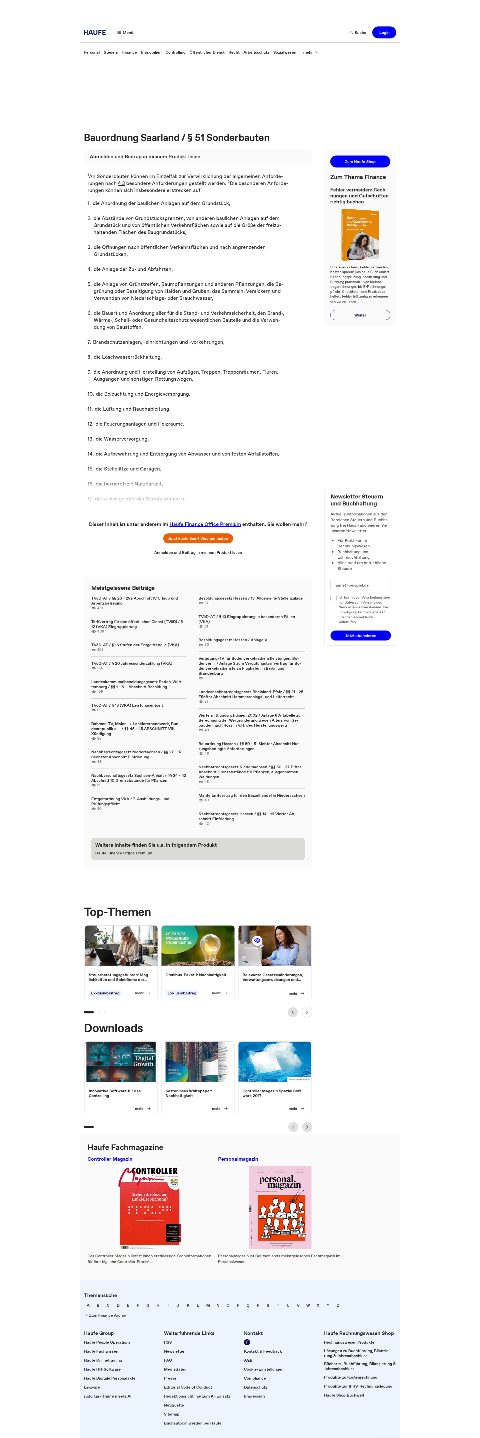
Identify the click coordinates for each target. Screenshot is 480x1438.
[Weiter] (307, 1012)
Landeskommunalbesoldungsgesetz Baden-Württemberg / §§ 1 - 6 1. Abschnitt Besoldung (137, 684)
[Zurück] (293, 1012)
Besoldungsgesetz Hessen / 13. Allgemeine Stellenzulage (250, 598)
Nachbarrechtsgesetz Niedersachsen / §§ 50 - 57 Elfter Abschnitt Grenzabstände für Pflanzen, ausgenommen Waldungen (249, 771)
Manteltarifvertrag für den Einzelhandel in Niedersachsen (251, 795)
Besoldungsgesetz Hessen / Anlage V (232, 639)
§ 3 (121, 183)
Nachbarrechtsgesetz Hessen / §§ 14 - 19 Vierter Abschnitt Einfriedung (247, 816)
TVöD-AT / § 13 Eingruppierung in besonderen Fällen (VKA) (246, 619)
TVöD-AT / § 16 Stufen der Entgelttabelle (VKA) (135, 644)
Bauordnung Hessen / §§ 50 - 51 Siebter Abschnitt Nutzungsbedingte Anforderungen (249, 746)
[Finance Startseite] (96, 32)
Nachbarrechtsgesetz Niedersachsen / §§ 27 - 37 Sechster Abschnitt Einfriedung (136, 754)
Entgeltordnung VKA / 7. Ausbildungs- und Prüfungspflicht (130, 801)
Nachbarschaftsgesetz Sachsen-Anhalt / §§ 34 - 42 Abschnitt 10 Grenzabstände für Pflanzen (138, 778)
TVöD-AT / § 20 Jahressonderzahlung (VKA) (131, 663)
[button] (384, 32)
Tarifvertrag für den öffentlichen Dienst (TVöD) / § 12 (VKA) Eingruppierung (137, 624)
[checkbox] (333, 598)
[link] (92, 52)
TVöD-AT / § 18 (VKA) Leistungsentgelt (127, 705)
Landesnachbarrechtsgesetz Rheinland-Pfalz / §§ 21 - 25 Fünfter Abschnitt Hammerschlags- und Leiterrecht (250, 694)
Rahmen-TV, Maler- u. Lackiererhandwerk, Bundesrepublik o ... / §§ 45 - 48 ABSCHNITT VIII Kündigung (135, 728)
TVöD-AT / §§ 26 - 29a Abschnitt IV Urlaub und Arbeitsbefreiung (134, 601)
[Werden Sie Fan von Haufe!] (247, 1342)
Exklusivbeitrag (105, 992)
